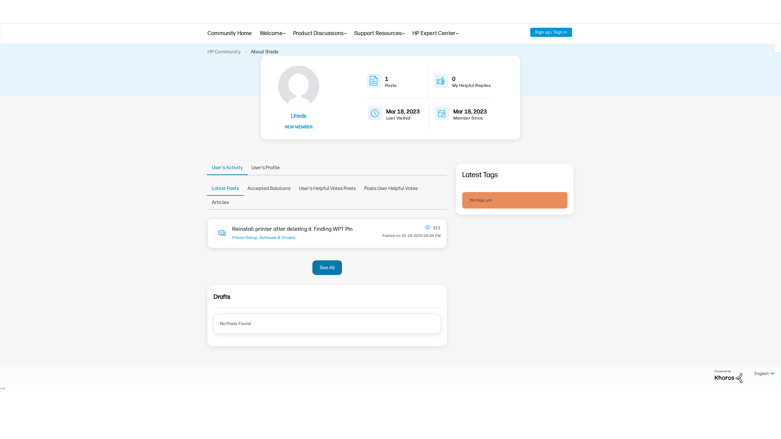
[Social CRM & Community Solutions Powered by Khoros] (728, 376)
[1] (778, 45)
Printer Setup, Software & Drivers (263, 237)
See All (327, 267)
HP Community (224, 52)
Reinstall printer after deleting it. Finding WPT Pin (292, 229)
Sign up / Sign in (551, 32)
